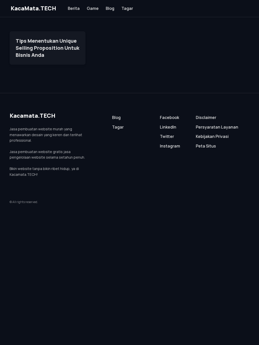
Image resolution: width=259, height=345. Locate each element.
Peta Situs (206, 146)
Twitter (167, 136)
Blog (110, 8)
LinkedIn (168, 127)
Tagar (127, 8)
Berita (74, 8)
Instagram (170, 146)
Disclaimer (206, 117)
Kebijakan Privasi (212, 136)
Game (93, 8)
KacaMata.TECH (33, 8)
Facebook (169, 117)
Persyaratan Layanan (217, 127)
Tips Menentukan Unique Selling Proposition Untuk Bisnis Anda (47, 47)
